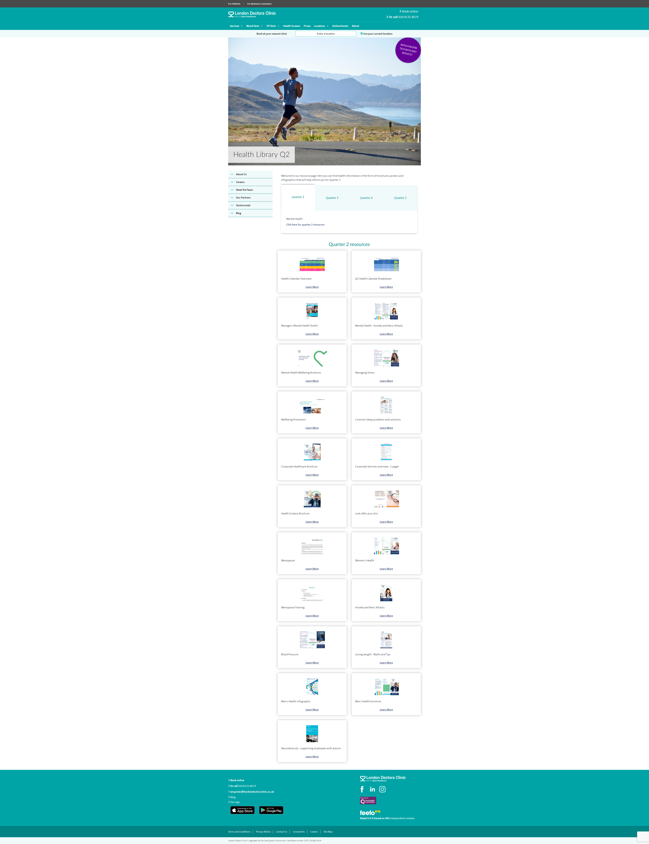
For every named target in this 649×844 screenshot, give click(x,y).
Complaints (299, 831)
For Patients (234, 3)
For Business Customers (259, 3)
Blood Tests (252, 26)
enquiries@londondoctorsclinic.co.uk (252, 791)
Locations (319, 26)
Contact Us (281, 831)
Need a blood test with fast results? (408, 50)
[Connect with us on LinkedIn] (373, 789)
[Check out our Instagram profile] (383, 789)
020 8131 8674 (408, 17)
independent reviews (402, 818)
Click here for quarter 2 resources (305, 224)
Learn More (312, 287)
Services (234, 26)
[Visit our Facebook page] (362, 789)
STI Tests (271, 26)
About (355, 26)
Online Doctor (340, 26)
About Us (241, 174)
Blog (238, 213)
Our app (235, 802)
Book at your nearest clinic (272, 33)
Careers (240, 182)
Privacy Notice (263, 831)
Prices (307, 26)
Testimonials (243, 205)
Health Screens (291, 26)
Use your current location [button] (377, 33)
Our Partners (243, 197)
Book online (409, 11)
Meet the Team (244, 190)
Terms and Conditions (239, 831)
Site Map (327, 831)
